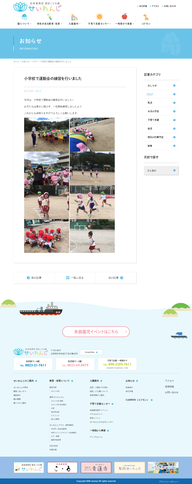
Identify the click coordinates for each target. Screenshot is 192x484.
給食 (150, 145)
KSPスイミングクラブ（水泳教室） (64, 433)
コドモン (146, 23)
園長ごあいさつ (20, 391)
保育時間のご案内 (97, 395)
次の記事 (113, 277)
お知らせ (26, 61)
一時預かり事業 (98, 430)
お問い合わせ (170, 6)
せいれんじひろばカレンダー (101, 422)
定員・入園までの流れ (99, 387)
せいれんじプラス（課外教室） (62, 425)
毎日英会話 (55, 412)
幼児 (150, 128)
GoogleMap (89, 352)
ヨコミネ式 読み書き (58, 404)
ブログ (35, 61)
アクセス (155, 6)
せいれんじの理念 (21, 387)
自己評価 (143, 6)
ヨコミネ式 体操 (57, 401)
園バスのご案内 (20, 403)
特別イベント (95, 418)
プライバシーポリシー (168, 482)
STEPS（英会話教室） (59, 429)
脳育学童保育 (56, 440)
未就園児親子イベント (99, 410)
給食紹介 (129, 387)
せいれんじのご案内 (24, 380)
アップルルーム (96, 437)
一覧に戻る (77, 277)
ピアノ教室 (55, 436)
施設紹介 (17, 395)
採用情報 (169, 386)
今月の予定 (153, 111)
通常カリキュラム (57, 397)
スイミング (55, 415)
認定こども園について (99, 391)
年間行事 (53, 450)
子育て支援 (153, 120)
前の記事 (36, 277)
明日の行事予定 (156, 137)
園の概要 (17, 399)
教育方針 (53, 387)
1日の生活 (54, 446)
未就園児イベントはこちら (96, 331)
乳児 (150, 102)
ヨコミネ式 (55, 391)
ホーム (16, 61)
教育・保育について (60, 380)
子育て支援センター (98, 23)
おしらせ (152, 85)
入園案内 (74, 23)
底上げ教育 (55, 419)
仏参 (52, 408)
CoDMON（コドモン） (137, 399)
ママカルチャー (96, 414)
